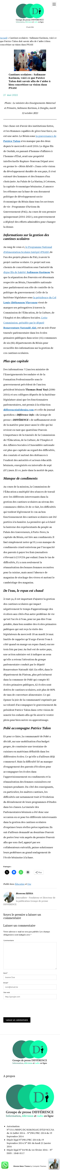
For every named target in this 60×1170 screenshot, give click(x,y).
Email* (5, 983)
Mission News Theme (21, 1166)
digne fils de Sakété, (26, 272)
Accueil (3, 37)
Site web (6, 992)
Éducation (20, 884)
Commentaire (8, 940)
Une (29, 884)
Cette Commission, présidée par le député (25, 322)
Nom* (5, 973)
